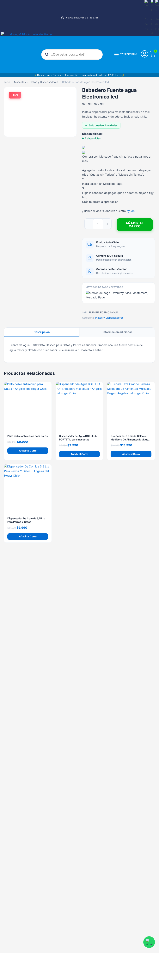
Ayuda (130, 211)
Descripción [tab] (42, 332)
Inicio (7, 82)
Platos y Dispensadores (44, 82)
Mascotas (20, 82)
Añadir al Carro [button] (28, 450)
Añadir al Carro (135, 224)
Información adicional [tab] (117, 332)
